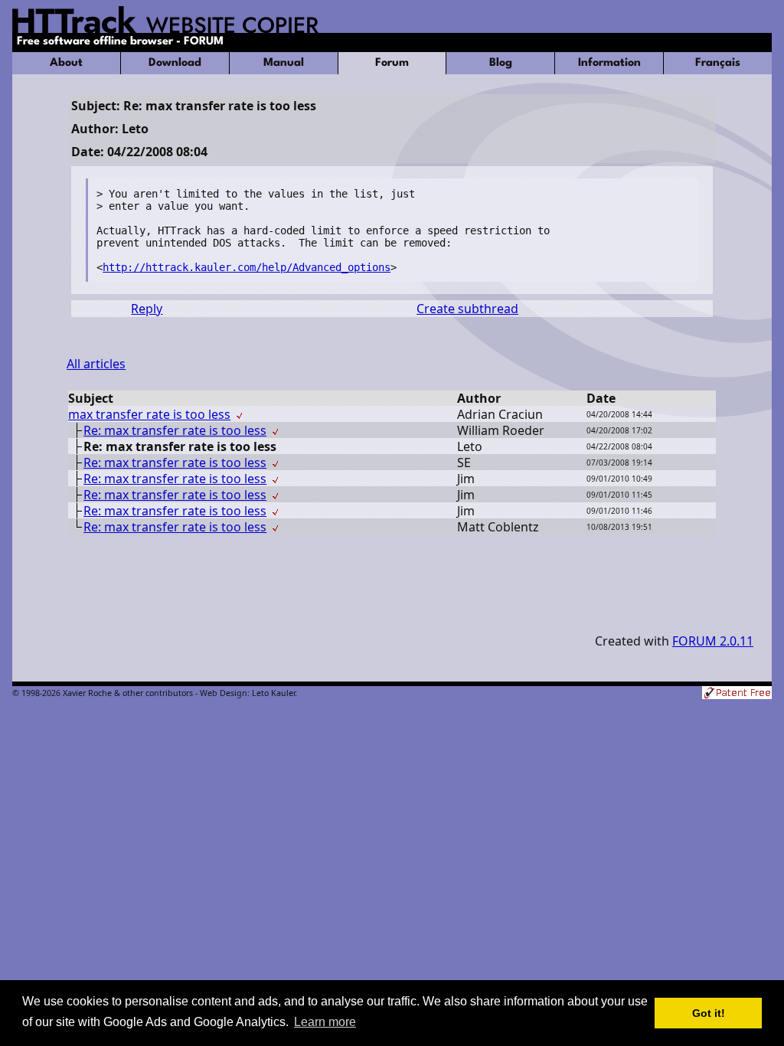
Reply (146, 308)
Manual (283, 63)
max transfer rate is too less (149, 414)
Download (175, 63)
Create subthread (467, 308)
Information (609, 63)
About (66, 63)
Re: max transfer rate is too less (174, 430)
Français (717, 63)
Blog (500, 63)
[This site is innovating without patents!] (737, 694)
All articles (96, 363)
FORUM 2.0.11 (712, 641)
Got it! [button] (708, 1013)
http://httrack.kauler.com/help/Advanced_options (246, 267)
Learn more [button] (325, 1021)
